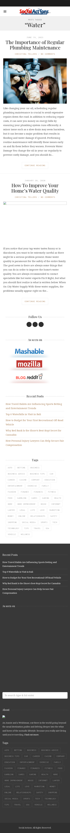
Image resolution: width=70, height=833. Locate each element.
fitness (52, 492)
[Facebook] (29, 324)
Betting (21, 468)
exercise (32, 486)
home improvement (26, 504)
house (43, 504)
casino (23, 480)
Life (32, 510)
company (36, 480)
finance (25, 492)
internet (56, 504)
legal (22, 510)
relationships (37, 516)
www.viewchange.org (26, 668)
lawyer (11, 510)
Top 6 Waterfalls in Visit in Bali (23, 414)
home (10, 504)
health (57, 498)
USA (47, 528)
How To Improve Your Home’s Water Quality (35, 188)
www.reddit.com (26, 643)
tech (55, 522)
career (11, 480)
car (51, 474)
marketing (55, 510)
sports (44, 522)
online (22, 516)
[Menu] (5, 11)
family (45, 486)
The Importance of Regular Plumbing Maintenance (35, 45)
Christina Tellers (26, 54)
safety (53, 516)
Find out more (31, 734)
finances (38, 492)
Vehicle (12, 534)
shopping (12, 522)
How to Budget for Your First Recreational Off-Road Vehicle (31, 577)
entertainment (15, 486)
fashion (12, 492)
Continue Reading (35, 165)
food (10, 498)
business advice (16, 474)
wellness (25, 534)
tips (26, 528)
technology (13, 528)
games (34, 498)
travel (37, 528)
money (11, 516)
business (35, 468)
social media (29, 522)
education (50, 480)
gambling (22, 498)
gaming (45, 498)
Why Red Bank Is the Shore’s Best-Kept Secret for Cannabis (31, 583)
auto (10, 468)
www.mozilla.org (26, 630)
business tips (37, 474)
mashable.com (26, 617)
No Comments (48, 54)
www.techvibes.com (26, 655)
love (42, 510)
